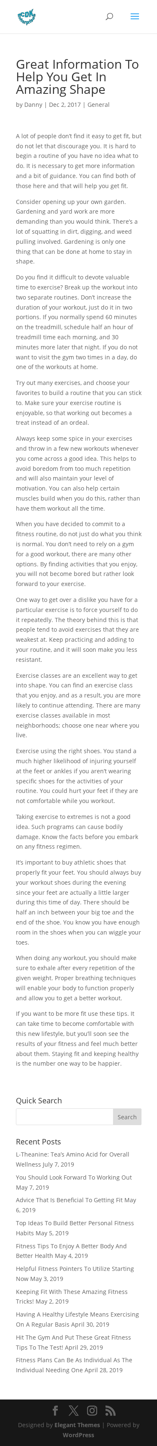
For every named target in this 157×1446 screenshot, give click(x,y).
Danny (33, 104)
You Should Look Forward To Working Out (74, 1177)
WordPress (78, 1435)
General (99, 104)
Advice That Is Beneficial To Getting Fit (69, 1200)
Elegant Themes (77, 1425)
